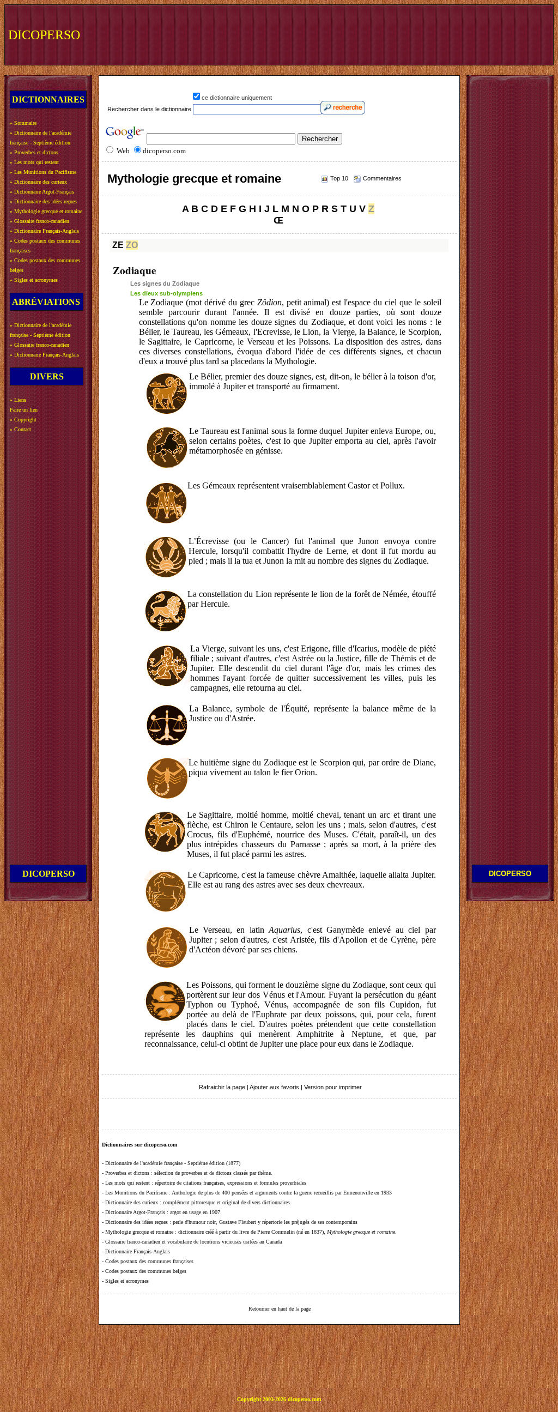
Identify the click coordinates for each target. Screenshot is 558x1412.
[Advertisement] (349, 33)
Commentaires (382, 178)
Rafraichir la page (222, 1087)
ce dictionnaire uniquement (237, 97)
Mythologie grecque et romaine (194, 178)
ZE (118, 245)
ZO (132, 245)
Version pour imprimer (333, 1087)
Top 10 (339, 178)
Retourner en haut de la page (279, 1309)
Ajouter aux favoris (274, 1087)
